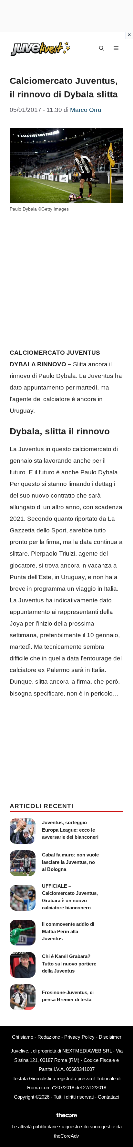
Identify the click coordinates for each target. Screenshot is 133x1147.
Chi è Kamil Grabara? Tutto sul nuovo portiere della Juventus (69, 964)
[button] (101, 48)
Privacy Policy (79, 1037)
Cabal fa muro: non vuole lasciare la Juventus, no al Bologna (70, 862)
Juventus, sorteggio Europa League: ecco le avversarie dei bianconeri (70, 830)
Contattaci (108, 1097)
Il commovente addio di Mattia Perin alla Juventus (68, 931)
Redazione (48, 1037)
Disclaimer (110, 1037)
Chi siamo (22, 1037)
